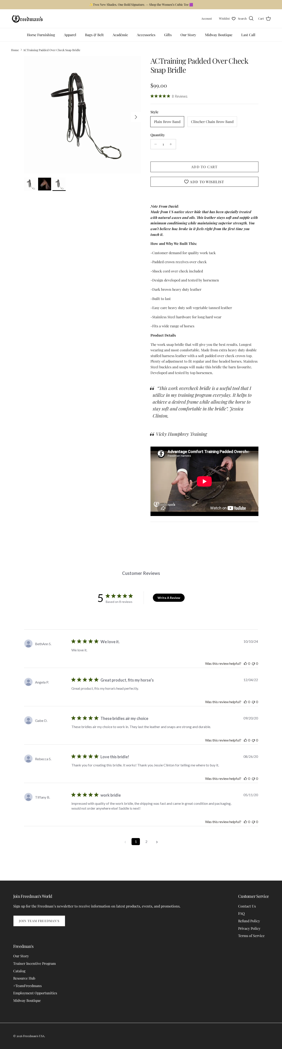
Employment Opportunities (35, 993)
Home (15, 50)
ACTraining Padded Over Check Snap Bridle (51, 50)
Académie (120, 34)
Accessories (146, 34)
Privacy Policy (249, 928)
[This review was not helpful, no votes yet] (253, 663)
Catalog (19, 971)
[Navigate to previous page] (125, 841)
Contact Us (247, 906)
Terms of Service (251, 935)
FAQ (241, 913)
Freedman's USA (33, 1036)
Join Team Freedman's (39, 921)
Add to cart (204, 166)
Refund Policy (249, 921)
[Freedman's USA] (27, 19)
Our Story (188, 34)
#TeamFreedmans (27, 985)
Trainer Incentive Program (34, 963)
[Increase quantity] (172, 144)
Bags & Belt (94, 34)
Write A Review (169, 598)
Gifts (168, 34)
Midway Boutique (218, 34)
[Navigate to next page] (157, 841)
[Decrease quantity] (154, 144)
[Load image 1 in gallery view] (82, 114)
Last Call (248, 34)
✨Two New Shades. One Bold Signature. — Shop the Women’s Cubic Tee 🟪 (141, 4)
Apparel (70, 34)
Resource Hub (24, 978)
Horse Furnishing (41, 34)
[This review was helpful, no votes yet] (245, 663)
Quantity (157, 134)
